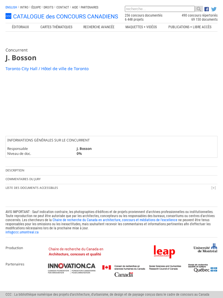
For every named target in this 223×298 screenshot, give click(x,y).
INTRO (24, 7)
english (11, 7)
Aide (75, 7)
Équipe (36, 7)
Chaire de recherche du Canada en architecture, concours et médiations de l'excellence (115, 220)
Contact (62, 7)
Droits (48, 7)
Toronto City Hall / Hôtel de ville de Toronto (47, 68)
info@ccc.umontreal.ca (22, 232)
